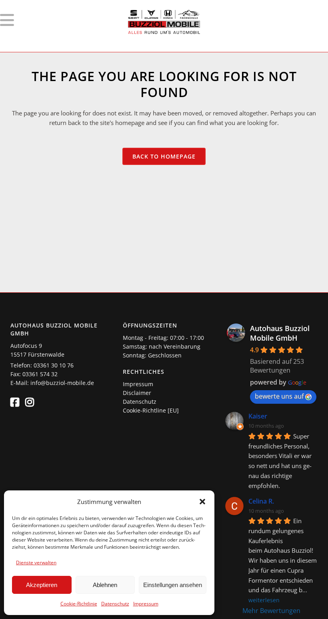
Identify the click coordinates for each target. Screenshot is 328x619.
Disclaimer (137, 393)
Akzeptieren (41, 584)
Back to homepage (164, 156)
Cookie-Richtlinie (78, 603)
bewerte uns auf (279, 396)
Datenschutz (115, 603)
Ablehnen (105, 584)
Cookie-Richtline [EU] (151, 410)
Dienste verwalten (36, 562)
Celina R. (261, 501)
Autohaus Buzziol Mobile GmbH (280, 333)
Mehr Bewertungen (271, 610)
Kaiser (257, 416)
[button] (202, 502)
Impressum (145, 603)
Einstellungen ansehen (172, 584)
